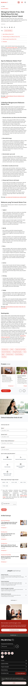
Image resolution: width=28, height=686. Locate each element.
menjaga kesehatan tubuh (11, 47)
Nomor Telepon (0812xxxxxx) (8, 440)
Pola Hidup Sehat (5, 349)
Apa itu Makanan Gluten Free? (8, 34)
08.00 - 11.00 (5, 482)
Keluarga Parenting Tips (17, 351)
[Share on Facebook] (9, 27)
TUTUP (14, 683)
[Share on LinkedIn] (7, 27)
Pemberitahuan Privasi (22, 679)
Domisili (3, 447)
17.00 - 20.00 (5, 486)
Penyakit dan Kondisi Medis (20, 349)
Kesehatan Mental (9, 354)
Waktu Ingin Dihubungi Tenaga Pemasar (9, 479)
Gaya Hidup (4, 356)
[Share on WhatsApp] (12, 27)
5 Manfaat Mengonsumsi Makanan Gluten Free (11, 36)
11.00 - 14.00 (14, 482)
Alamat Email (4, 434)
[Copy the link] (14, 27)
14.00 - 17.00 (23, 482)
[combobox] (14, 449)
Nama (2, 428)
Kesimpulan (5, 41)
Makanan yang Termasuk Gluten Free (9, 39)
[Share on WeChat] (5, 27)
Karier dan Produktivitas (6, 351)
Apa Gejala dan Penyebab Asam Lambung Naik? (16, 197)
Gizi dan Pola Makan (8, 30)
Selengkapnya (5, 390)
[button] (22, 2)
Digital (3, 354)
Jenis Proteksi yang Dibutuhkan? (8, 453)
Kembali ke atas (13, 635)
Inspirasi (11, 349)
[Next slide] (24, 390)
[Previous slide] (20, 390)
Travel (25, 351)
